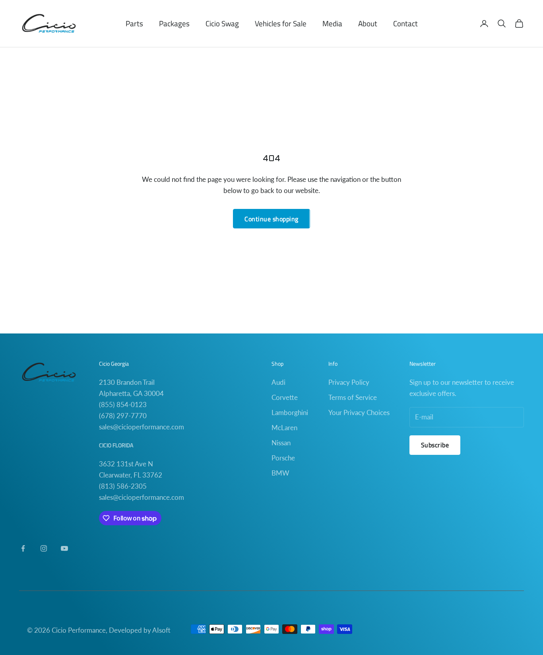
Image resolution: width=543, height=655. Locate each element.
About (367, 23)
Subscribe (435, 445)
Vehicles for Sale (280, 23)
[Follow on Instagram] (44, 548)
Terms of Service (352, 397)
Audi (278, 382)
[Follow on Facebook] (23, 548)
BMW (280, 473)
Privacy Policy (348, 382)
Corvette (285, 397)
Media (332, 23)
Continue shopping (271, 219)
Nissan (281, 443)
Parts (134, 23)
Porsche (283, 458)
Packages (174, 23)
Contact (405, 23)
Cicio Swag (222, 23)
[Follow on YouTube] (64, 548)
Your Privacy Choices (359, 412)
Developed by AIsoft (140, 630)
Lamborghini (290, 412)
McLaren (284, 427)
